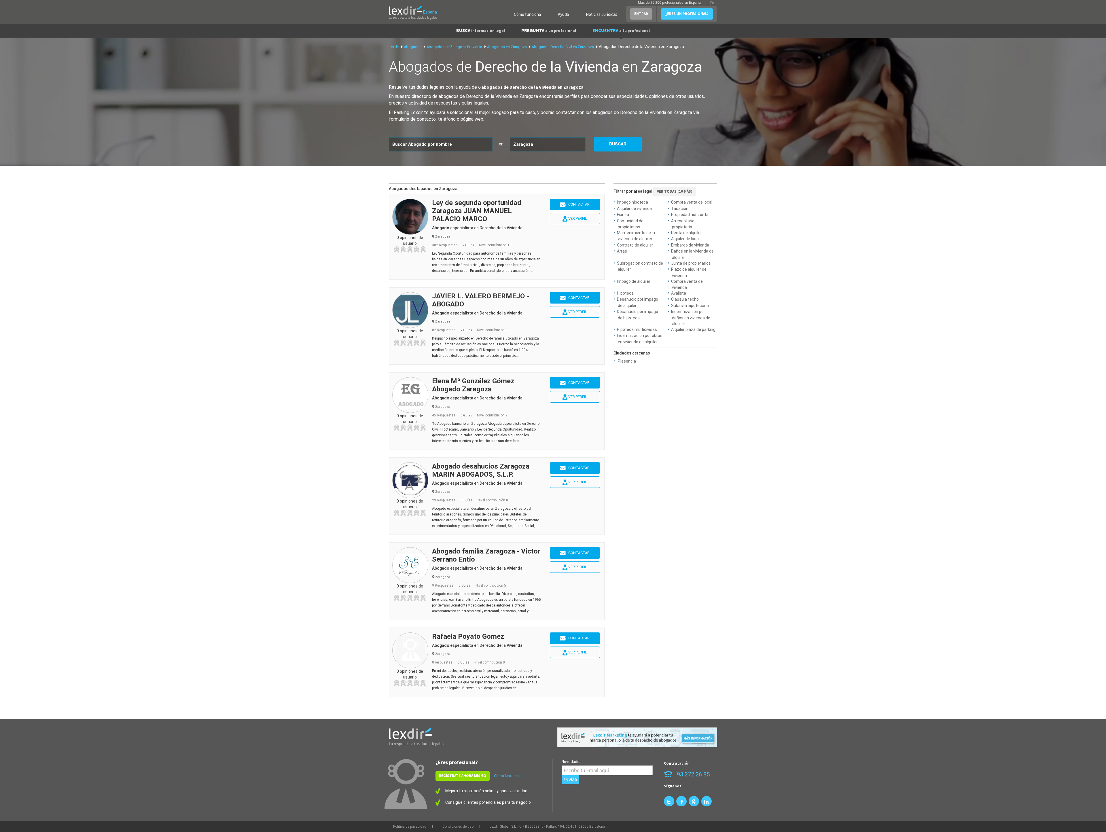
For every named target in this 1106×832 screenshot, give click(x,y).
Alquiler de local (685, 238)
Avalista (678, 293)
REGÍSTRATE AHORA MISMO (462, 775)
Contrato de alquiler (635, 245)
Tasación (679, 208)
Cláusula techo (685, 299)
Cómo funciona (527, 14)
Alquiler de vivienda (634, 208)
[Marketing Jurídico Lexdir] (637, 737)
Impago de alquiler (633, 281)
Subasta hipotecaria (690, 305)
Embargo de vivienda (690, 245)
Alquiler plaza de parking (693, 329)
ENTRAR (641, 13)
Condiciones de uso (458, 827)
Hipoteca (625, 293)
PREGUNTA (548, 30)
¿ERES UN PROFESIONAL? (687, 13)
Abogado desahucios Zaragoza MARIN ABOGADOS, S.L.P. (480, 470)
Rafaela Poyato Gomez (468, 636)
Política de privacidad (409, 827)
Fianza (623, 214)
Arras (622, 251)
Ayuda (563, 14)
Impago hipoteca (632, 202)
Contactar (578, 204)
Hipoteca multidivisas (637, 329)
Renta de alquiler (686, 232)
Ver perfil (577, 218)
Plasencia (627, 361)
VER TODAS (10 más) (674, 191)
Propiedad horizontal (690, 214)
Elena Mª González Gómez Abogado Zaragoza (473, 385)
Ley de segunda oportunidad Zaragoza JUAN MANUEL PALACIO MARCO (476, 211)
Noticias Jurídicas (601, 14)
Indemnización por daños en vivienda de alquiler (690, 317)
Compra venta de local (691, 202)
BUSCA (480, 30)
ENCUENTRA (621, 30)
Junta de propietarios (691, 263)
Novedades (572, 761)
